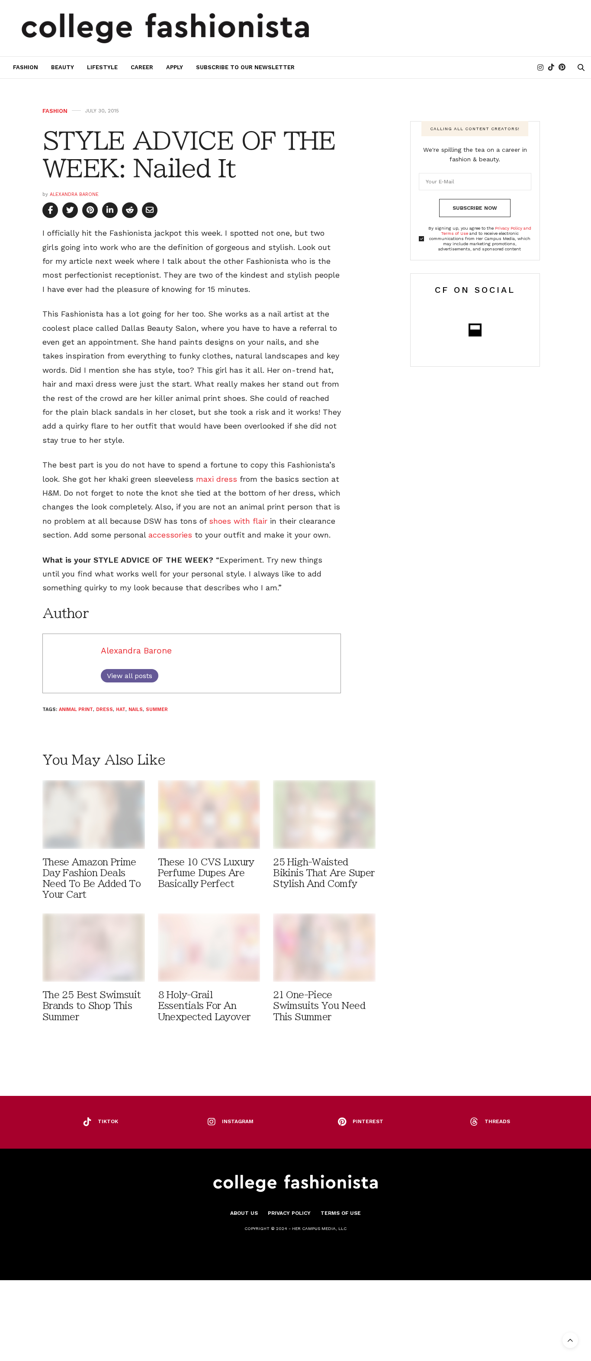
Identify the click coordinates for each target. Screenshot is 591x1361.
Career (142, 67)
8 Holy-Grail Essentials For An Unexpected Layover (204, 1005)
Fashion (25, 67)
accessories (170, 534)
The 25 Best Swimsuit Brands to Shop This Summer (91, 1005)
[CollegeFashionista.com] (165, 28)
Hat (120, 709)
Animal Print (76, 709)
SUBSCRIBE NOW (475, 208)
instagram (238, 1121)
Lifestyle (102, 67)
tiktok (108, 1121)
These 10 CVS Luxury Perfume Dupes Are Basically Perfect (206, 873)
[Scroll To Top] (570, 1340)
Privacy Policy (289, 1213)
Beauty (62, 67)
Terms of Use (341, 1213)
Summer (157, 709)
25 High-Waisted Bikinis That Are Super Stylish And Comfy (323, 873)
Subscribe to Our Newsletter (245, 67)
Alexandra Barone (74, 194)
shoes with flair (238, 520)
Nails (135, 709)
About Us (244, 1213)
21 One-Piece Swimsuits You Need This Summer (319, 1005)
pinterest (368, 1121)
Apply (174, 67)
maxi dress (216, 479)
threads (497, 1121)
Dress (104, 709)
